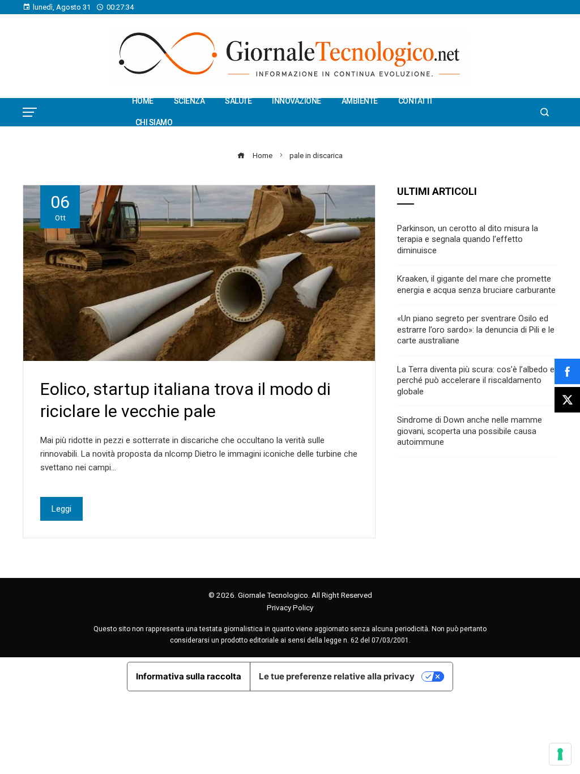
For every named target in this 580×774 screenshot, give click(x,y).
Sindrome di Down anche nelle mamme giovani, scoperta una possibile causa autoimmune (469, 431)
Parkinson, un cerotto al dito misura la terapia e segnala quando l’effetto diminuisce (467, 239)
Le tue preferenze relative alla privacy (337, 676)
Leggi (61, 509)
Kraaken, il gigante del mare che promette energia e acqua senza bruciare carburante (476, 284)
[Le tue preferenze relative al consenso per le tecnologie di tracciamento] (560, 754)
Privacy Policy (290, 607)
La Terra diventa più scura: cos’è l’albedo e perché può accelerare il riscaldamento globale (476, 380)
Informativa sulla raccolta (188, 676)
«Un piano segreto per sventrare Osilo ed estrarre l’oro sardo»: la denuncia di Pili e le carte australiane (476, 329)
